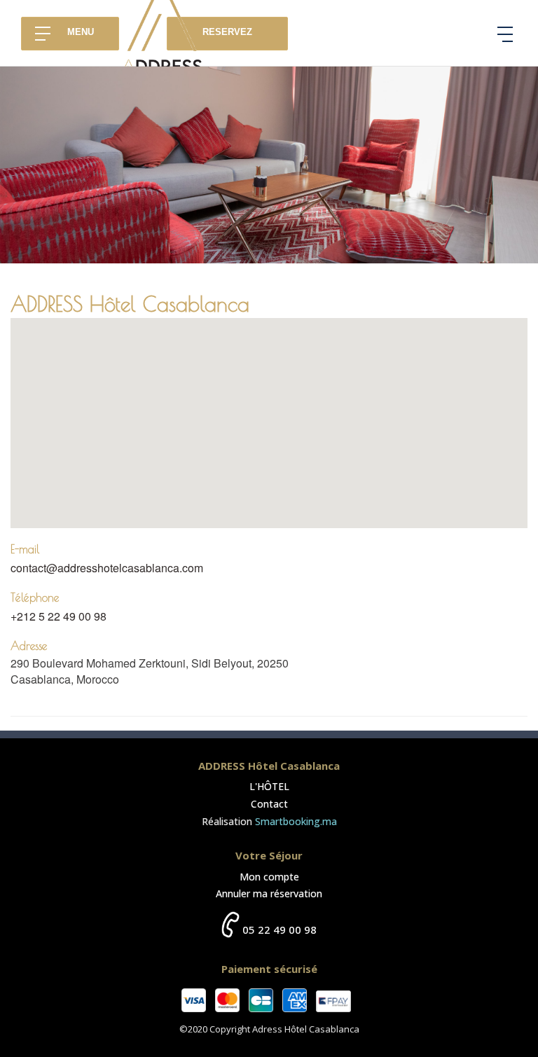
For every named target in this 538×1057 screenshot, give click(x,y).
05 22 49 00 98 (279, 930)
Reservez (227, 32)
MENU (80, 32)
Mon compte (269, 876)
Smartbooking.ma (296, 821)
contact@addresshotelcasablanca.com (107, 568)
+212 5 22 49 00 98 (58, 616)
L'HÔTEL (269, 786)
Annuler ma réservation (269, 893)
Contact (269, 803)
